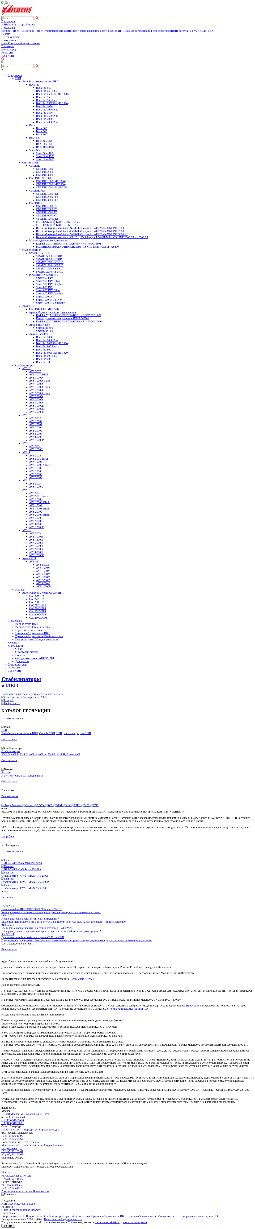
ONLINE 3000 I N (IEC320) (52, 187)
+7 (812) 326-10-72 (12, 1188)
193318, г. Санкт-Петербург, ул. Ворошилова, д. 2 (30, 1129)
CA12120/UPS (37, 605)
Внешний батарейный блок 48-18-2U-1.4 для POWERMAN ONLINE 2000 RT (82, 231)
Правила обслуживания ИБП (106, 30)
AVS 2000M (43, 574)
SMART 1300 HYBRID (49, 265)
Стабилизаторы (16, 24)
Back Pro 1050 (44, 106)
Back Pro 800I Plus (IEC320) (52, 343)
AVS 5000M (43, 580)
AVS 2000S (35, 471)
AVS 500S (35, 455)
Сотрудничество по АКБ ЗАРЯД (34, 658)
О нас (4, 43)
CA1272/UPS (37, 598)
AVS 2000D (36, 390)
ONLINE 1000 (44, 168)
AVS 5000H (36, 549)
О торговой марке (18, 43)
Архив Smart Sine (39, 324)
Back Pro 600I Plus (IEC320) (52, 352)
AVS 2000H (36, 542)
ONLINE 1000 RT (46, 206)
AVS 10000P (36, 439)
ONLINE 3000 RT (46, 212)
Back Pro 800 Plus (46, 346)
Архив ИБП (29, 305)
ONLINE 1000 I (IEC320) (51, 181)
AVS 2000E (35, 511)
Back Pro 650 (43, 87)
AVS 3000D (36, 396)
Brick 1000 (42, 134)
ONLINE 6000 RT (46, 215)
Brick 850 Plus (44, 143)
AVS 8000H (36, 552)
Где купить (7, 55)
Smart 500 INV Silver (48, 280)
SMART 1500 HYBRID (49, 268)
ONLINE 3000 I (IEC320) (44, 309)
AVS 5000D (36, 399)
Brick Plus (35, 137)
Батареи (31, 24)
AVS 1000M (43, 567)
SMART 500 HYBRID (49, 256)
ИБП (4, 24)
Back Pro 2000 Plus (47, 122)
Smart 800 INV (44, 287)
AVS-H (26, 530)
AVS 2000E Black (39, 514)
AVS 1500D (36, 383)
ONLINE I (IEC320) (40, 178)
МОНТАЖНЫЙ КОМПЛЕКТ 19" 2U (58, 221)
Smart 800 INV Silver (48, 290)
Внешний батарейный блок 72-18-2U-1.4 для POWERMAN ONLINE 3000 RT (82, 234)
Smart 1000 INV (45, 296)
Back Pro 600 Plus (46, 355)
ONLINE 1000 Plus (47, 193)
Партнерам (7, 46)
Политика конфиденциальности (63, 1219)
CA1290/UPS (37, 602)
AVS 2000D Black (39, 393)
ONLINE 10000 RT (47, 218)
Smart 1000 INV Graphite (50, 302)
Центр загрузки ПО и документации (37, 639)
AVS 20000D (36, 411)
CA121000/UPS (38, 617)
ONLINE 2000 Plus (47, 196)
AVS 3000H (36, 545)
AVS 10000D (36, 405)
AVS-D (26, 368)
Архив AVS (29, 558)
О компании (8, 40)
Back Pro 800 (43, 349)
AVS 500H (35, 533)
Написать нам (41, 1191)
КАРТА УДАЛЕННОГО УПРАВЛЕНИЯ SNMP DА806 (69, 321)
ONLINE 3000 (44, 175)
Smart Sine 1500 (45, 156)
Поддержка (8, 27)
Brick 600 (41, 128)
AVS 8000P (35, 436)
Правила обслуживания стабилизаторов (147, 30)
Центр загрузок (10, 37)
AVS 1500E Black (39, 508)
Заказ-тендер (8, 49)
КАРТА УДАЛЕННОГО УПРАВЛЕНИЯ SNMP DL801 (68, 315)
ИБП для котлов (31, 249)
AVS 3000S (35, 474)
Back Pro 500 (43, 362)
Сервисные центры (82, 978)
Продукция (8, 21)
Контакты (7, 52)
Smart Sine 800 (44, 330)
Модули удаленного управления (48, 240)
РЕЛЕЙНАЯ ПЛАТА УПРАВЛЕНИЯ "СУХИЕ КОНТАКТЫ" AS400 (77, 246)
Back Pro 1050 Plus (47, 109)
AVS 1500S (35, 468)
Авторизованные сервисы (17, 1191)
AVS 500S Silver (38, 458)
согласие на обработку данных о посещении (121, 1222)
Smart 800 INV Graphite (49, 293)
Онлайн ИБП (30, 162)
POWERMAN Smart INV (43, 274)
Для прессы (22, 661)
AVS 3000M (43, 577)
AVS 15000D (36, 408)
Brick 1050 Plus (45, 146)
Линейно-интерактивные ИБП (40, 81)
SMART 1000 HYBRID (49, 262)
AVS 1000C (36, 449)
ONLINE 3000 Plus (47, 199)
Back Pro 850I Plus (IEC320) (52, 103)
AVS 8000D (36, 402)
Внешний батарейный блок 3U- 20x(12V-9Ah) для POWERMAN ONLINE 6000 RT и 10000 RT (92, 237)
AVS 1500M (43, 570)
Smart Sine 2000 (45, 159)
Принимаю (8, 1225)
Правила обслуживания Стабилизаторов (39, 636)
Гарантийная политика (75, 30)
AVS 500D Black (39, 374)
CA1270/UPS (37, 595)
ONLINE (34, 165)
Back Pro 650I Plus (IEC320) (52, 93)
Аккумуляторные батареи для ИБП (43, 592)
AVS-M (33, 561)
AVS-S (26, 452)
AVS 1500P (35, 424)
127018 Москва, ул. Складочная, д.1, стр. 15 (27, 1113)
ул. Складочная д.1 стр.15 (16, 1175)
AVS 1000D (36, 377)
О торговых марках (26, 651)
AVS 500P (35, 418)
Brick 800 (41, 131)
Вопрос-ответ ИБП (26, 623)
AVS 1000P (35, 421)
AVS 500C (35, 446)
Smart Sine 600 (44, 327)
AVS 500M (42, 564)
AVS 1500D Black (39, 386)
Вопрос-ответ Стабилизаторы (32, 626)
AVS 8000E (35, 524)
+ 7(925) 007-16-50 (12, 1178)
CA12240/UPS (37, 611)
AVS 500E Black (38, 496)
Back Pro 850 (43, 97)
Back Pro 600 (43, 358)
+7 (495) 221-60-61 (12, 1151)
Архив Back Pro (38, 333)
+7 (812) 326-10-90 (12, 1135)
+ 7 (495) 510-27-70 (12, 1120)
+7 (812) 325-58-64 (12, 1138)
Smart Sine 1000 (45, 153)
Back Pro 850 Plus (46, 100)
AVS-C (26, 443)
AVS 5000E (35, 521)
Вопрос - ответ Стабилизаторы (43, 30)
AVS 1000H (36, 536)
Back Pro (34, 84)
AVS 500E (35, 492)
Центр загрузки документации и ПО (192, 30)
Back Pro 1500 (44, 112)
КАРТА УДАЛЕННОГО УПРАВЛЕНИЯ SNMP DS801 (68, 243)
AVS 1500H (36, 539)
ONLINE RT (36, 203)
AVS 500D (35, 371)
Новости (34, 43)
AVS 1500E (35, 505)
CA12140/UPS (37, 608)
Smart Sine (35, 150)
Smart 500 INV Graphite (49, 284)
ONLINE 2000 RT (46, 209)
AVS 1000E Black (39, 502)
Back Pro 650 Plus (46, 90)
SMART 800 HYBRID (49, 259)
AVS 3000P (35, 430)
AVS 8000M (43, 583)
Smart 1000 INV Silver (49, 299)
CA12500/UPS (37, 614)
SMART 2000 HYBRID (49, 271)
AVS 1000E (35, 499)
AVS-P (26, 415)
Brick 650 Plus (44, 140)
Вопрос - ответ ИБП (13, 30)
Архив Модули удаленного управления (52, 312)
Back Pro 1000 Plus (47, 340)
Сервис (5, 33)
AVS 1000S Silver (39, 464)
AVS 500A (35, 483)
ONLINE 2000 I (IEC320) (51, 184)
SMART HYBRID (39, 252)
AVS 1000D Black (39, 380)
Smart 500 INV (44, 277)
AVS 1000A (36, 486)
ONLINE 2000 (44, 171)
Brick (32, 125)
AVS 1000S (35, 461)
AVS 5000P (35, 433)
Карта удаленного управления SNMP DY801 (62, 318)
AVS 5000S (35, 477)
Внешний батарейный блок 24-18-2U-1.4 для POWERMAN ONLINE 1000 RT (82, 228)
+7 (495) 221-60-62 (12, 1154)
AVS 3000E (35, 517)
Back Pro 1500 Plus (47, 115)
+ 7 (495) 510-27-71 (12, 1123)
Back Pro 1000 (44, 337)
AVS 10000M (44, 586)
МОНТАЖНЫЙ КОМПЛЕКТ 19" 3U (58, 224)
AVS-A (26, 480)
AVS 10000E (36, 527)
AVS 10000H (36, 555)
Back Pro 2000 (44, 118)
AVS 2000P (35, 427)
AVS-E (26, 489)
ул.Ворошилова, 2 (12, 1184)
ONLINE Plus (37, 190)
